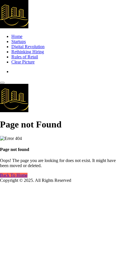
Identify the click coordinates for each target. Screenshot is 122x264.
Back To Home (14, 175)
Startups (18, 41)
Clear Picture (23, 61)
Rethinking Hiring (27, 51)
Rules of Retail (24, 56)
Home (16, 36)
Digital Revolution (28, 46)
